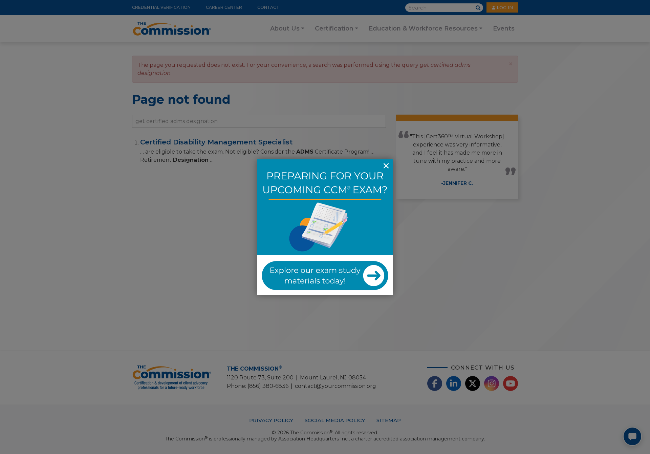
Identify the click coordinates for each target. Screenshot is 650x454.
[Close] (386, 166)
